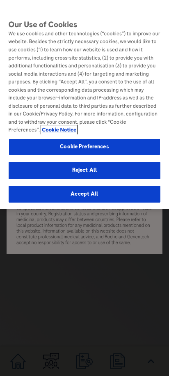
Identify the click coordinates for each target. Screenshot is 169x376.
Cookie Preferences (84, 146)
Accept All (84, 194)
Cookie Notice (59, 130)
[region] (84, 104)
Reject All (84, 170)
